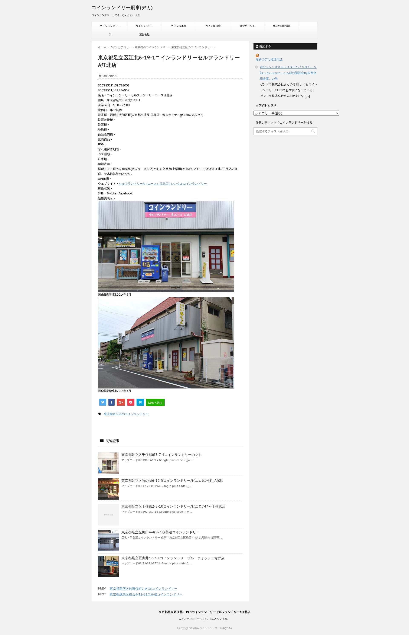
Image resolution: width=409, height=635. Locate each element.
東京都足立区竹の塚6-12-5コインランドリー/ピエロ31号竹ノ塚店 (172, 480)
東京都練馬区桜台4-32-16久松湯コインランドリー (146, 594)
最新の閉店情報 (282, 26)
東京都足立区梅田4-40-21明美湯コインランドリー (160, 532)
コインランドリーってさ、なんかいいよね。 (204, 618)
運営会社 (144, 34)
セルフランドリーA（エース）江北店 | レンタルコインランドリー (163, 183)
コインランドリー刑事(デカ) (122, 7)
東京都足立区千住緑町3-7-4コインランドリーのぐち (161, 455)
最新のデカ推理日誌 (269, 59)
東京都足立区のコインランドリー (126, 414)
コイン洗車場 (178, 26)
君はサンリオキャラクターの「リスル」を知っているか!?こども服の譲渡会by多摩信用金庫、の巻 (288, 72)
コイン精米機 (213, 26)
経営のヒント (247, 26)
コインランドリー (110, 26)
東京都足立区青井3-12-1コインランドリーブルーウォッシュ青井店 (173, 558)
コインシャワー (144, 26)
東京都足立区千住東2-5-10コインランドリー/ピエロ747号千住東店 (173, 506)
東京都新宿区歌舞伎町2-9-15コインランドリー (143, 589)
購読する (264, 46)
